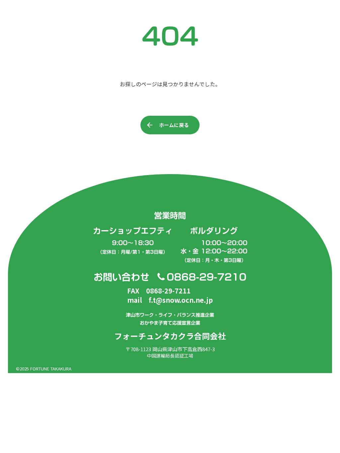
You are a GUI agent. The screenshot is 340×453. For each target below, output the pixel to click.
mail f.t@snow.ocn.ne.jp (170, 300)
